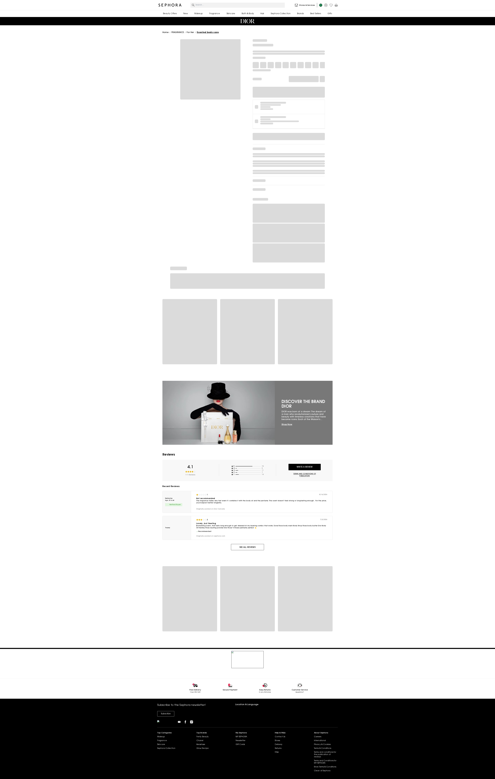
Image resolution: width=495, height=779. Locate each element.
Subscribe (166, 714)
